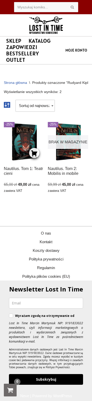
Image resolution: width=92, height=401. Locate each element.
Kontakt (46, 242)
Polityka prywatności (46, 259)
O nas (46, 233)
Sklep (13, 41)
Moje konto (76, 50)
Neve (24, 396)
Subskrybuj (46, 379)
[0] (10, 390)
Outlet (15, 60)
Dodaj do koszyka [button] (34, 153)
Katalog (40, 41)
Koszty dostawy (46, 250)
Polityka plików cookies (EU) (46, 276)
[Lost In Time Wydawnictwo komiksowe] (46, 25)
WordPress (62, 396)
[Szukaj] (72, 7)
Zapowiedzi (21, 47)
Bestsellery (22, 53)
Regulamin (46, 268)
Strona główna (15, 83)
